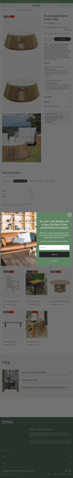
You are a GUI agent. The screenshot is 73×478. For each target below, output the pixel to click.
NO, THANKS (54, 261)
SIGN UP (54, 254)
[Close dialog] (69, 214)
